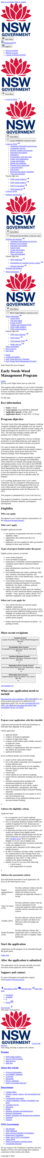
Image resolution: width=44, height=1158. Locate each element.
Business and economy (18, 244)
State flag (9, 1063)
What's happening (14, 316)
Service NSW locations (14, 1059)
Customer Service (12, 1105)
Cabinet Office (11, 1092)
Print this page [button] (24, 989)
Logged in (8, 46)
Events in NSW (16, 323)
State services (11, 1061)
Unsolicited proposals (14, 1144)
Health (8, 1109)
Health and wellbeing (18, 163)
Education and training (18, 153)
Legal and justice (16, 167)
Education (9, 1107)
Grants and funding (17, 161)
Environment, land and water (21, 157)
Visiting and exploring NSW (20, 325)
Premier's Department (14, 1113)
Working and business (15, 239)
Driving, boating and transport (21, 150)
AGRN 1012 (15, 839)
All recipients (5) (7, 686)
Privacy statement (12, 1081)
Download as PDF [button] (9, 989)
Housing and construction (19, 165)
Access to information (14, 1072)
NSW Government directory (16, 1083)
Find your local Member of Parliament (20, 1133)
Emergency (14, 155)
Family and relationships (19, 159)
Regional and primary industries (22, 172)
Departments (7, 1087)
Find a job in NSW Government (17, 1137)
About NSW (15, 318)
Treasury (9, 1120)
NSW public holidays (18, 327)
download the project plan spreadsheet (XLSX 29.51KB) (18, 706)
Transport (9, 1118)
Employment (15, 248)
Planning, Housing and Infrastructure (19, 1111)
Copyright (9, 1077)
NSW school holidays (18, 329)
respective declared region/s (14, 520)
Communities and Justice (15, 1098)
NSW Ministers (11, 1131)
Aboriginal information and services (23, 146)
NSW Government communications (19, 1142)
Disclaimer (10, 1079)
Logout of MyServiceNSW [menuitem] (16, 55)
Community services (17, 148)
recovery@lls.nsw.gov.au (14, 980)
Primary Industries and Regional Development (23, 1115)
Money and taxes (16, 252)
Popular (5, 1052)
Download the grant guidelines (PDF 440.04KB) (19, 699)
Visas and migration (17, 174)
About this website (10, 1067)
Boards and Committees (14, 1135)
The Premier (10, 1129)
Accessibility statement (14, 1074)
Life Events (14, 170)
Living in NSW (13, 144)
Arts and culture (16, 321)
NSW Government (10, 1124)
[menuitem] (12, 51)
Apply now (5, 955)
